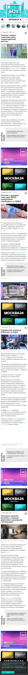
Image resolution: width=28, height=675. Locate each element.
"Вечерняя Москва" (15, 68)
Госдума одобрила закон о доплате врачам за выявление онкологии (16, 136)
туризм (8, 626)
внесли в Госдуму (20, 253)
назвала (3, 106)
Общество (14, 32)
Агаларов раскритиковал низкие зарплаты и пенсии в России (15, 270)
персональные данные (16, 664)
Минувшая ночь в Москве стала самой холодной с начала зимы (15, 452)
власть (2, 278)
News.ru (7, 552)
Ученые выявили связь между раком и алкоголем (15, 132)
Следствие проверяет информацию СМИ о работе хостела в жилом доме (16, 615)
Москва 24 (14, 19)
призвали (9, 410)
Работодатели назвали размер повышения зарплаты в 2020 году (16, 266)
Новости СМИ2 (4, 167)
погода (8, 463)
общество (3, 143)
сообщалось (8, 598)
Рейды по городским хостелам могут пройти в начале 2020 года (16, 619)
